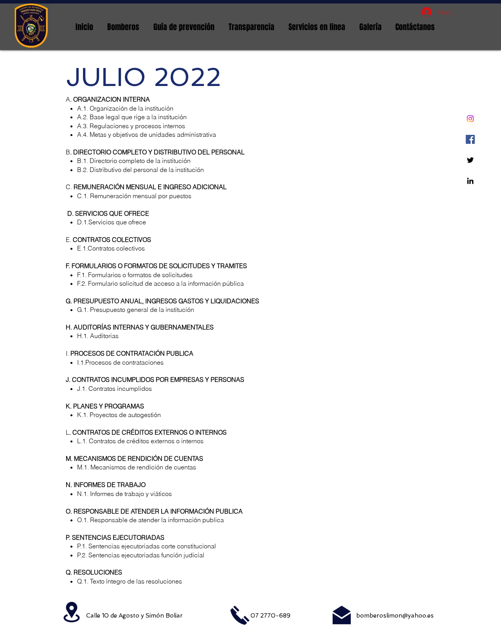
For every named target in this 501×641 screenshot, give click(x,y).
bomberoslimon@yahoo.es (395, 615)
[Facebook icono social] (470, 139)
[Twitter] (470, 160)
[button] (123, 27)
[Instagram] (470, 118)
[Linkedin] (470, 180)
